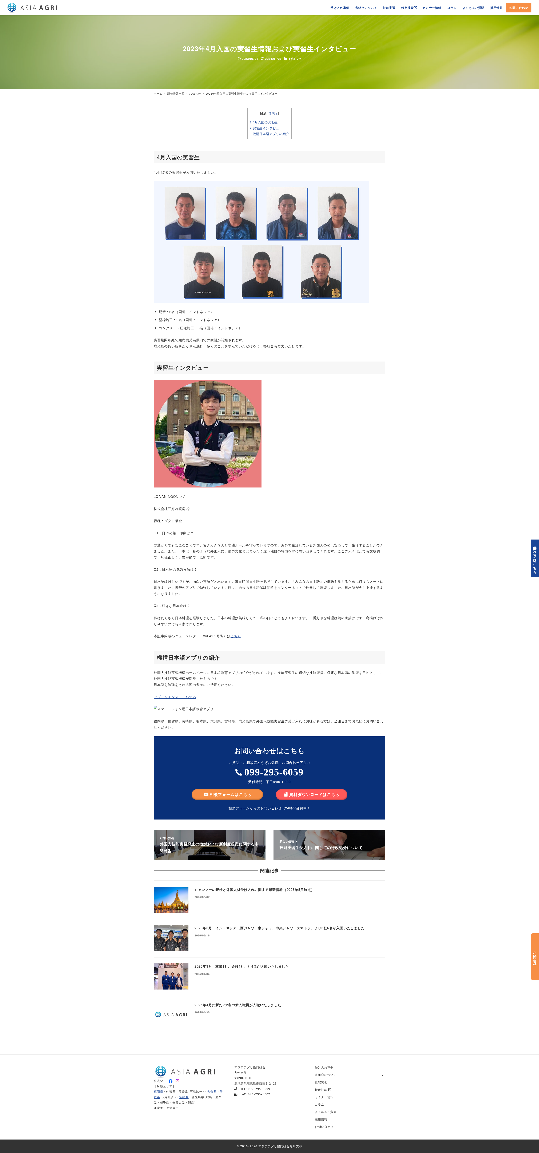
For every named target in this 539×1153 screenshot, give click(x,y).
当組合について (326, 1075)
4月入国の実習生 (264, 122)
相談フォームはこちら (230, 794)
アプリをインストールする (175, 696)
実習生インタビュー (266, 128)
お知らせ (295, 58)
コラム (319, 1104)
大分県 (211, 1091)
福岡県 (158, 1091)
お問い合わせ (324, 1127)
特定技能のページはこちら (535, 558)
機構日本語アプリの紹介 (269, 133)
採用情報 (321, 1119)
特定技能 (321, 1089)
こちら (236, 635)
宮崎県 (183, 1097)
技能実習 (321, 1082)
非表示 (273, 113)
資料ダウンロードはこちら (314, 794)
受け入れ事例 (324, 1067)
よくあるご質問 (326, 1112)
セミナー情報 (324, 1097)
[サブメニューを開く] (382, 1075)
